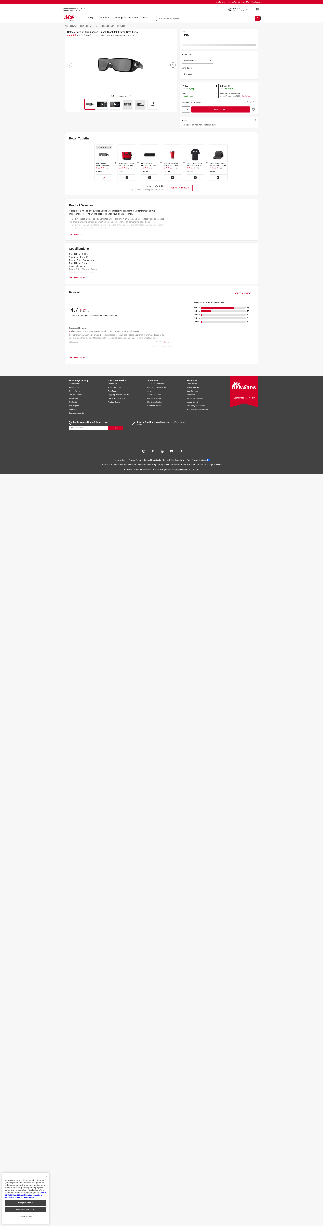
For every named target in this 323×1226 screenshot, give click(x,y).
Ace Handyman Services (196, 406)
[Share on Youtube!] (171, 451)
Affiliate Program (154, 395)
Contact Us (112, 384)
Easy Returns (113, 391)
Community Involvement (156, 387)
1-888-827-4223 (181, 469)
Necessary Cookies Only (25, 1210)
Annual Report (192, 402)
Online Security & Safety (117, 398)
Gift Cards (73, 402)
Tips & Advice (192, 384)
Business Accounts (234, 2)
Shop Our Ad (74, 387)
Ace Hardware (71, 26)
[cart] (258, 9)
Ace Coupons (74, 406)
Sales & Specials (193, 387)
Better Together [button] (79, 138)
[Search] (258, 18)
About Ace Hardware (155, 384)
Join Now (250, 398)
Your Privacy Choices (196, 460)
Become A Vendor (154, 406)
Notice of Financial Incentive (21, 1195)
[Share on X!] (152, 451)
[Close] (46, 1176)
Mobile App (73, 409)
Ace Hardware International (197, 409)
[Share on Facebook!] (135, 451)
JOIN (115, 427)
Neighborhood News (195, 398)
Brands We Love (75, 391)
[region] (25, 1198)
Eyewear (121, 26)
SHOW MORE (76, 234)
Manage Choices (25, 1216)
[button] (208, 18)
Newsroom (191, 395)
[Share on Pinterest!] (162, 451)
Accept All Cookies (25, 1203)
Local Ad (246, 2)
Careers (150, 391)
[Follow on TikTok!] (181, 451)
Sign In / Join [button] (247, 96)
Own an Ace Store (154, 398)
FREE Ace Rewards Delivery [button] (230, 93)
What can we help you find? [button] (169, 18)
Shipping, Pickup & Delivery (118, 395)
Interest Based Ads (152, 460)
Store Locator (256, 2)
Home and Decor (88, 26)
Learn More (239, 398)
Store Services (192, 391)
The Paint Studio (75, 395)
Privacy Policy (135, 460)
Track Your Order (114, 387)
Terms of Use (119, 460)
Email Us (195, 469)
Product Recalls (114, 402)
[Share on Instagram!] (143, 451)
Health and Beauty (106, 26)
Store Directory (74, 398)
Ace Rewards (220, 2)
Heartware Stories (154, 402)
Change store (251, 102)
